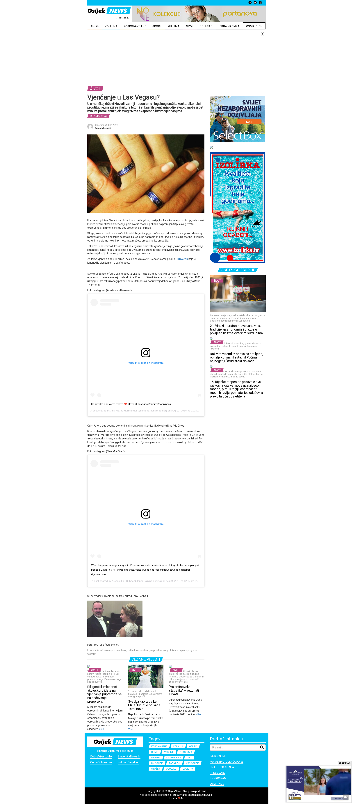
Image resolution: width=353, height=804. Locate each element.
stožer (155, 768)
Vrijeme (169, 752)
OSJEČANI (206, 26)
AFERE (94, 26)
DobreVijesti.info (101, 756)
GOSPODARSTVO (135, 26)
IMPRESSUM (217, 756)
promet (155, 757)
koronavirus (159, 746)
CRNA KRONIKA (230, 26)
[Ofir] (180, 798)
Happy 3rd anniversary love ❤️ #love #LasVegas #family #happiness (131, 403)
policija (178, 746)
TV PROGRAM (218, 778)
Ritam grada (98, 115)
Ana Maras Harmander (123, 410)
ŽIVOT (190, 26)
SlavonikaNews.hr (129, 756)
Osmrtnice (217, 783)
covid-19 (188, 768)
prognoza (186, 752)
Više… (102, 728)
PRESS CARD (217, 772)
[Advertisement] (176, 57)
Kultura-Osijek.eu (128, 762)
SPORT (157, 26)
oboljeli (171, 768)
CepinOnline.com (101, 762)
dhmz (154, 752)
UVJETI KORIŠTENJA (222, 767)
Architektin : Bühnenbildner (127, 580)
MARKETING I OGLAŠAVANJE (226, 761)
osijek (193, 746)
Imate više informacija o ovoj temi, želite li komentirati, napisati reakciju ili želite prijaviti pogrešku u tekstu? (143, 652)
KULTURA (174, 26)
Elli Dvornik (182, 259)
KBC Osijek (192, 763)
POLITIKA (111, 26)
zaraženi (174, 763)
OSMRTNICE (254, 26)
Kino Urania (173, 757)
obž (189, 757)
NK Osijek (157, 763)
